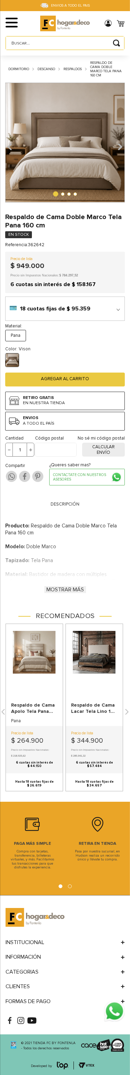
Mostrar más (65, 589)
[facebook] (24, 476)
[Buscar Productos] (116, 43)
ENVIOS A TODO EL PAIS (70, 5)
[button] (23, 23)
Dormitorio (18, 69)
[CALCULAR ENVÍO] (103, 450)
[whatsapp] (11, 476)
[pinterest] (37, 476)
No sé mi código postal (101, 438)
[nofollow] (114, 1012)
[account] (111, 23)
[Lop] (63, 1066)
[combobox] (65, 43)
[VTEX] (13, 1045)
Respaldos (72, 69)
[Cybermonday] (112, 1046)
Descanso (46, 69)
